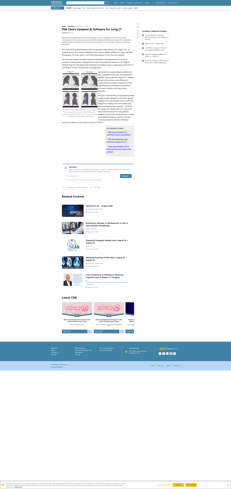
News (168, 365)
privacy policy (98, 180)
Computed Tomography (115, 8)
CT (63, 187)
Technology (96, 187)
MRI (107, 8)
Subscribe (125, 176)
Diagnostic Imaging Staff (95, 209)
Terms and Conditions (106, 348)
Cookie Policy (18, 487)
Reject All (178, 485)
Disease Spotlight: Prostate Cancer (95, 8)
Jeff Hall (90, 246)
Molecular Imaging (127, 8)
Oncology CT (70, 187)
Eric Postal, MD (92, 229)
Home (153, 365)
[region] (115, 485)
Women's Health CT (82, 187)
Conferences (138, 3)
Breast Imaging (77, 8)
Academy (130, 3)
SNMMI (135, 8)
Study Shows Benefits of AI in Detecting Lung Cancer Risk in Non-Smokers (119, 149)
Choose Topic (56, 8)
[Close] (228, 485)
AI (90, 187)
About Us (161, 365)
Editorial (54, 355)
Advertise (54, 348)
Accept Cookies (191, 485)
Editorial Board (80, 348)
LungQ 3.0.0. (96, 67)
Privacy (77, 355)
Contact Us (54, 352)
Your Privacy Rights (105, 350)
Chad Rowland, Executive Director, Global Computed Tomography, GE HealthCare (107, 283)
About (53, 350)
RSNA (83, 8)
